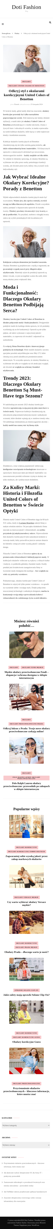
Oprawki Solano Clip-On (26, 990)
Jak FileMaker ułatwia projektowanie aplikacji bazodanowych (25, 1192)
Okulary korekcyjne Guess (26, 1037)
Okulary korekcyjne (26, 847)
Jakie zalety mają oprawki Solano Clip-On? (26, 994)
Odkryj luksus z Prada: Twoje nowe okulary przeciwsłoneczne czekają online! (26, 730)
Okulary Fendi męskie (32, 667)
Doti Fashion (26, 7)
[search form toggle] (50, 22)
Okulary (26, 81)
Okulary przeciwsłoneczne (26, 1083)
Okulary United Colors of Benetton (26, 85)
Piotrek (16, 104)
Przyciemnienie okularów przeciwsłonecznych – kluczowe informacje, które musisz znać (26, 1091)
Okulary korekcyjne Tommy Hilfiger (26, 851)
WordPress (35, 1225)
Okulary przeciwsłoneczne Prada (26, 724)
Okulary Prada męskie (26, 947)
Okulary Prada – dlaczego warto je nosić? (26, 952)
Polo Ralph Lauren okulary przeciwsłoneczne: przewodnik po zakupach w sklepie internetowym (26, 786)
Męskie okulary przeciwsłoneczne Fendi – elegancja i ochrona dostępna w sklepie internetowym (27, 675)
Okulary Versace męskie (26, 897)
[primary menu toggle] (3, 24)
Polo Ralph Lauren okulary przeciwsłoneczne (26, 778)
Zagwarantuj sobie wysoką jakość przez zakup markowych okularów (27, 857)
